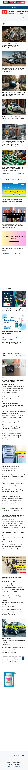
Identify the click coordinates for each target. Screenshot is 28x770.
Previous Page (6, 173)
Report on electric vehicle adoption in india (13, 641)
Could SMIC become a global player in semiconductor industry (14, 490)
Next (14, 661)
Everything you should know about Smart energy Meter (13, 381)
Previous (5, 658)
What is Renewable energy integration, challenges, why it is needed (12, 405)
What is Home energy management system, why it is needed (13, 427)
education (4, 600)
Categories (18, 353)
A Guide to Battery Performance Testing (12, 603)
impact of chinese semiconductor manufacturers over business (13, 516)
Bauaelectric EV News (18, 12)
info (3, 377)
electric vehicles (6, 638)
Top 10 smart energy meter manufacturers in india (10, 467)
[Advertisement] (14, 273)
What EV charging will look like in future (12, 538)
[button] (20, 17)
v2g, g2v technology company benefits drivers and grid (11, 578)
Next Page (21, 173)
